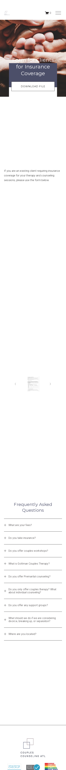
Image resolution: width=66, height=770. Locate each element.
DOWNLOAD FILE (33, 86)
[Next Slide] (50, 384)
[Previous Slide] (15, 384)
